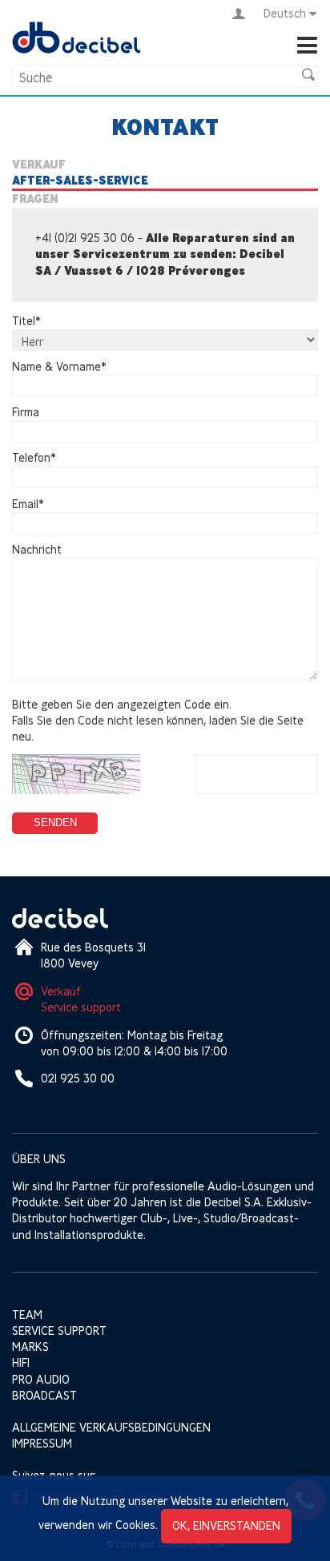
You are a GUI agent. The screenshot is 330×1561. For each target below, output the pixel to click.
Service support (81, 1007)
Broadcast (44, 1395)
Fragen (35, 199)
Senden (55, 822)
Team (27, 1314)
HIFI (21, 1362)
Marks (30, 1346)
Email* (28, 503)
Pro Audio (41, 1379)
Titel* (26, 321)
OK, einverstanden (226, 1525)
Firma (25, 412)
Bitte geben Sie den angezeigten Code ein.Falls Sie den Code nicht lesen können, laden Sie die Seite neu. (158, 720)
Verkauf (39, 164)
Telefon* (34, 458)
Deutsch (285, 13)
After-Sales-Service (80, 180)
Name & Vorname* (59, 366)
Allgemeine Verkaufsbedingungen (111, 1427)
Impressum (42, 1443)
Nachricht (37, 549)
